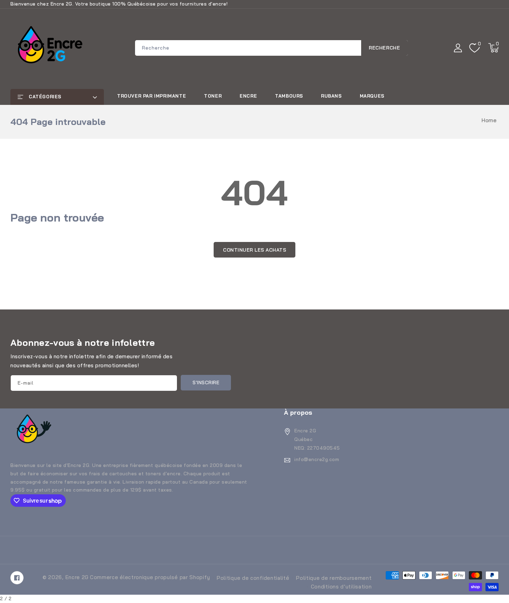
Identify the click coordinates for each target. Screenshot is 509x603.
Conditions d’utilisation (341, 586)
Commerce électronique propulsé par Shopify (150, 577)
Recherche (384, 48)
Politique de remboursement (334, 578)
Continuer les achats (254, 250)
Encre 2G (77, 577)
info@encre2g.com (316, 459)
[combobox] (271, 48)
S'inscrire (206, 382)
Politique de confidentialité (253, 578)
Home (489, 120)
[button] (493, 47)
